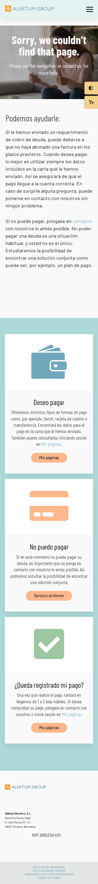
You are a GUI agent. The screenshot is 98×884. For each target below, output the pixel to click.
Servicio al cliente (49, 595)
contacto (82, 221)
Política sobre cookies (49, 870)
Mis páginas (51, 444)
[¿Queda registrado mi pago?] (49, 644)
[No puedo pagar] (49, 506)
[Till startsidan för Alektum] (29, 8)
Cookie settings (49, 877)
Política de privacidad (49, 867)
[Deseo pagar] (49, 361)
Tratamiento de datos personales (49, 874)
